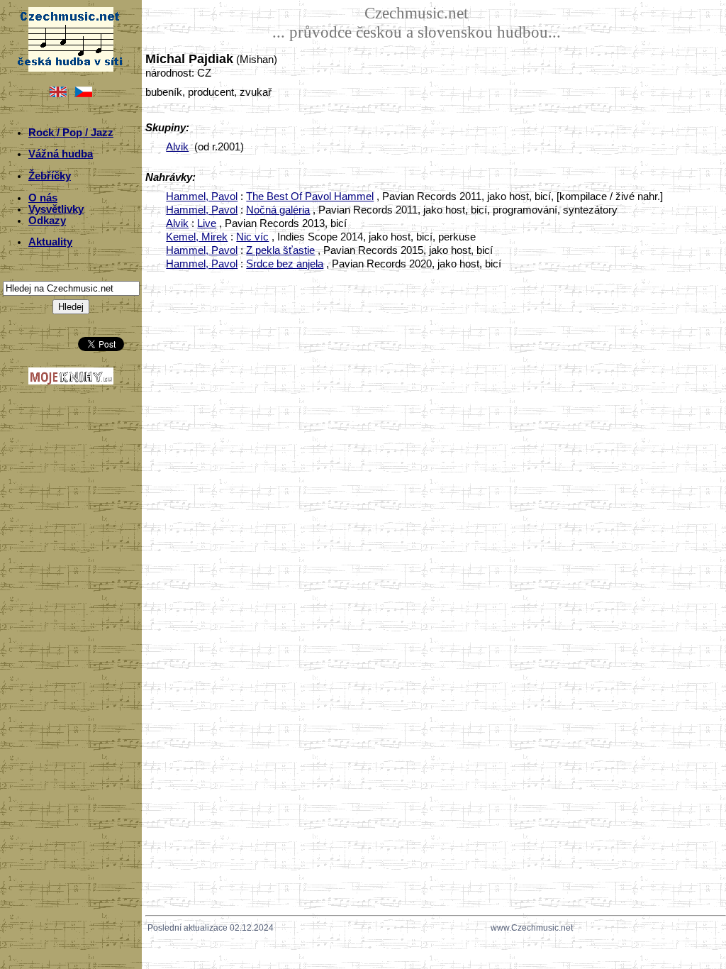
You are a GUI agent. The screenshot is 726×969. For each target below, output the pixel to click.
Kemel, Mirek (197, 237)
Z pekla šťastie (280, 250)
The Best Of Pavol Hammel (310, 196)
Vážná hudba (60, 154)
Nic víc (252, 237)
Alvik (177, 147)
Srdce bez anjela (284, 264)
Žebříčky (49, 176)
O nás (42, 198)
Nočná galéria (278, 210)
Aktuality (50, 242)
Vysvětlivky (56, 209)
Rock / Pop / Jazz (70, 132)
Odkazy (47, 220)
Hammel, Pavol (202, 196)
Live (206, 223)
